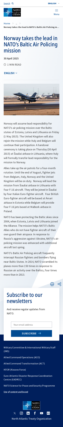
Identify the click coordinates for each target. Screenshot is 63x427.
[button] (53, 3)
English (9, 73)
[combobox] (53, 3)
